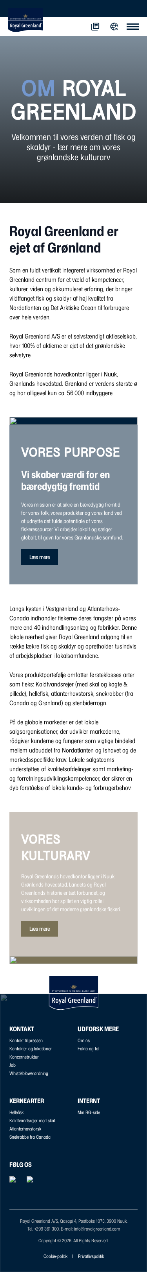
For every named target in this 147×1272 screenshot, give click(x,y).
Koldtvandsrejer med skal (32, 1120)
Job (12, 1065)
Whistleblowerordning (28, 1073)
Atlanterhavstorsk (25, 1128)
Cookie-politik (55, 1256)
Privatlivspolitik (91, 1256)
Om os (84, 1040)
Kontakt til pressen (26, 1040)
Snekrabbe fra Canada (30, 1137)
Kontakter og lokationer (30, 1048)
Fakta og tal (88, 1048)
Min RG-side (89, 1112)
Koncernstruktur (24, 1056)
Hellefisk (16, 1112)
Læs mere (39, 557)
